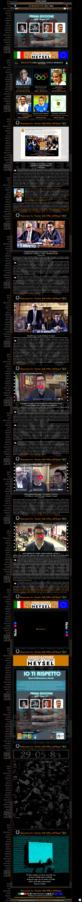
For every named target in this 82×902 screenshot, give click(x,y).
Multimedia (54, 8)
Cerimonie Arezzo (34, 8)
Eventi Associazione (24, 8)
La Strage (60, 8)
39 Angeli (49, 8)
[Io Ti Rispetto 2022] (41, 629)
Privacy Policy (38, 1)
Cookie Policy (44, 1)
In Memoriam (42, 8)
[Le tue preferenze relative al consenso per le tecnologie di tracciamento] (80, 900)
